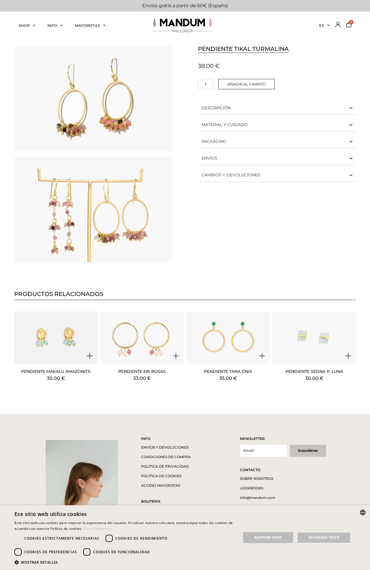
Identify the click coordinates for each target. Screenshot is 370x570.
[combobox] (363, 512)
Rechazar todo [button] (323, 537)
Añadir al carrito (246, 84)
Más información (97, 528)
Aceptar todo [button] (268, 537)
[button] (124, 562)
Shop (24, 25)
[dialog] (185, 537)
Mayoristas (87, 25)
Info (52, 25)
